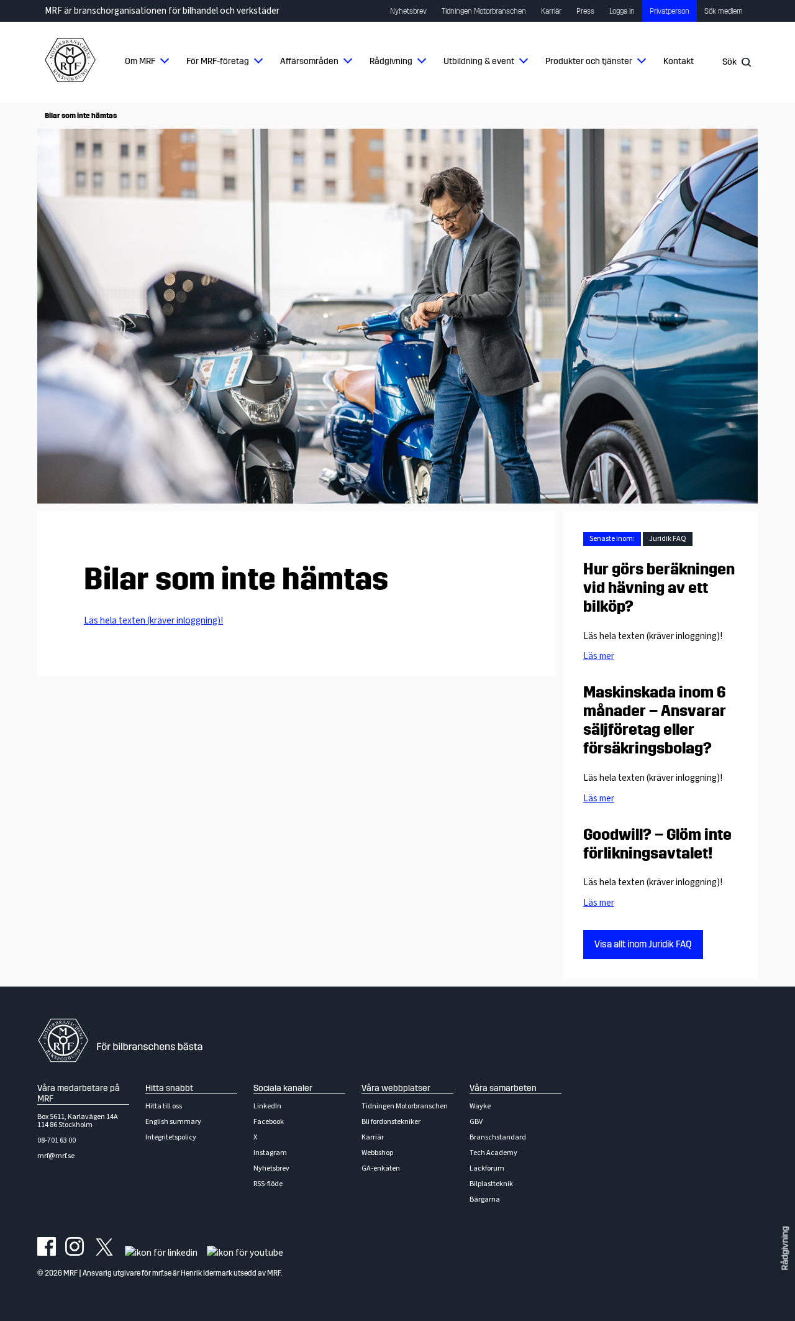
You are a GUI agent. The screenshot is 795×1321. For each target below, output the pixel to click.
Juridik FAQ (667, 538)
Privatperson (669, 11)
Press (585, 11)
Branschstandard (498, 1137)
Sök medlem (723, 11)
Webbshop (377, 1153)
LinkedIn (267, 1106)
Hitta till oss (163, 1106)
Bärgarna (485, 1199)
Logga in (622, 11)
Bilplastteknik (491, 1184)
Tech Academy (493, 1153)
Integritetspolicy (170, 1137)
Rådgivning (391, 61)
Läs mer (598, 656)
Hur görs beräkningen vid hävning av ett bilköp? (659, 588)
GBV (476, 1122)
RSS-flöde (268, 1184)
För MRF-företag (217, 61)
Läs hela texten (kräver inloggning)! (153, 620)
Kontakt (678, 61)
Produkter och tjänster (588, 61)
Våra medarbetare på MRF (78, 1093)
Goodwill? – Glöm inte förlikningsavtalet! (657, 844)
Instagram (270, 1153)
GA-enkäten (380, 1168)
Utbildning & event (478, 61)
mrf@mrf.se (56, 1156)
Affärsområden (309, 61)
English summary (173, 1122)
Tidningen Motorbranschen (484, 11)
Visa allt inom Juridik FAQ (643, 944)
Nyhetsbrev (408, 11)
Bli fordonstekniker (390, 1122)
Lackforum (487, 1168)
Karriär (551, 11)
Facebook (268, 1122)
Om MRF (140, 61)
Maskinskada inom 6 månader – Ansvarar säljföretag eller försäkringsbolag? (654, 720)
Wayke (480, 1106)
